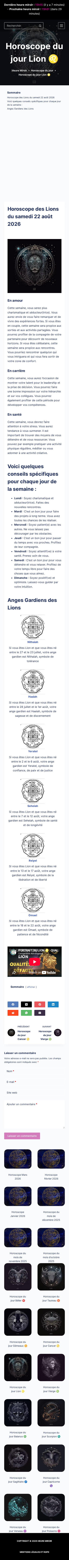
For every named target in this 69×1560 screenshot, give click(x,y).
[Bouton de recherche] (40, 25)
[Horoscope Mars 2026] (17, 1159)
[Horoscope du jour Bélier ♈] (17, 1276)
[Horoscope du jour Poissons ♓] (51, 1507)
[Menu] (61, 25)
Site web (12, 1092)
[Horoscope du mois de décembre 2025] (51, 1196)
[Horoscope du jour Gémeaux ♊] (17, 1322)
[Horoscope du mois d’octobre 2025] (51, 1237)
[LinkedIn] (53, 1004)
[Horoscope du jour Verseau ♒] (17, 1507)
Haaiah (32, 696)
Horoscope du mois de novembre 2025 (18, 1257)
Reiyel (33, 860)
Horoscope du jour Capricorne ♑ (51, 1481)
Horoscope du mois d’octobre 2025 (51, 1257)
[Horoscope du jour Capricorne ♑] (51, 1458)
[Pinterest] (39, 1004)
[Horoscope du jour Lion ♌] (17, 1367)
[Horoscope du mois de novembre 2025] (17, 1237)
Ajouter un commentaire (22, 1104)
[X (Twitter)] (26, 1004)
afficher (31, 987)
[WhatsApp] (26, 1013)
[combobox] (20, 25)
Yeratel (33, 751)
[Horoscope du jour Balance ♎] (17, 1412)
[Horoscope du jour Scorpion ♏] (51, 1412)
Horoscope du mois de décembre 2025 (51, 1216)
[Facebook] (13, 1004)
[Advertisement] (34, 154)
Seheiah (32, 806)
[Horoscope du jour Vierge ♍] (51, 1367)
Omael (32, 915)
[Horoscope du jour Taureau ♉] (51, 1276)
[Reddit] (13, 1013)
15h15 (39, 4)
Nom (10, 1071)
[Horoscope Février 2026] (51, 1159)
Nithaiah (32, 642)
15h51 (46, 9)
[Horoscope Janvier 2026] (17, 1196)
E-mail (11, 1081)
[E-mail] (39, 1013)
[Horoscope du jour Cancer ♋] (51, 1322)
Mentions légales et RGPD (34, 1552)
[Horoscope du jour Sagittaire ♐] (17, 1458)
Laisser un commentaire (22, 1135)
